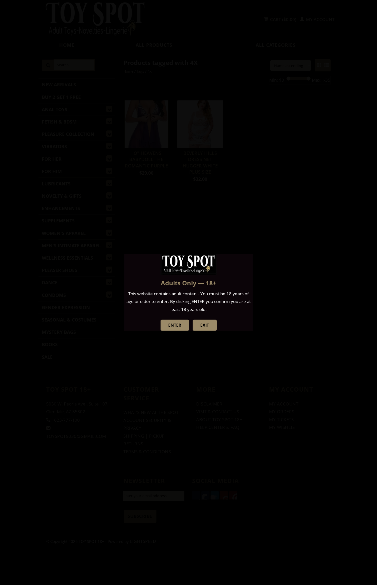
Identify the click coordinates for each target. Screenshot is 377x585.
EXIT (204, 325)
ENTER (174, 325)
